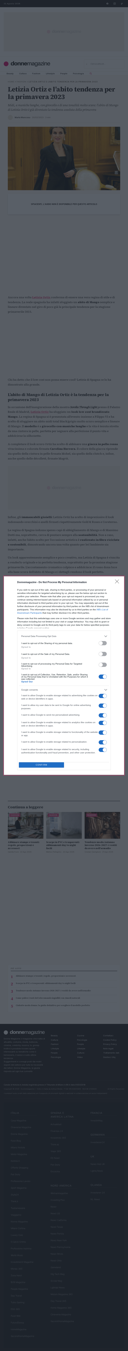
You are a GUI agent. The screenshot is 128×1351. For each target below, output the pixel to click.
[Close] (118, 582)
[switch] (103, 643)
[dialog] (64, 675)
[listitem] (64, 636)
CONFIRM (41, 765)
